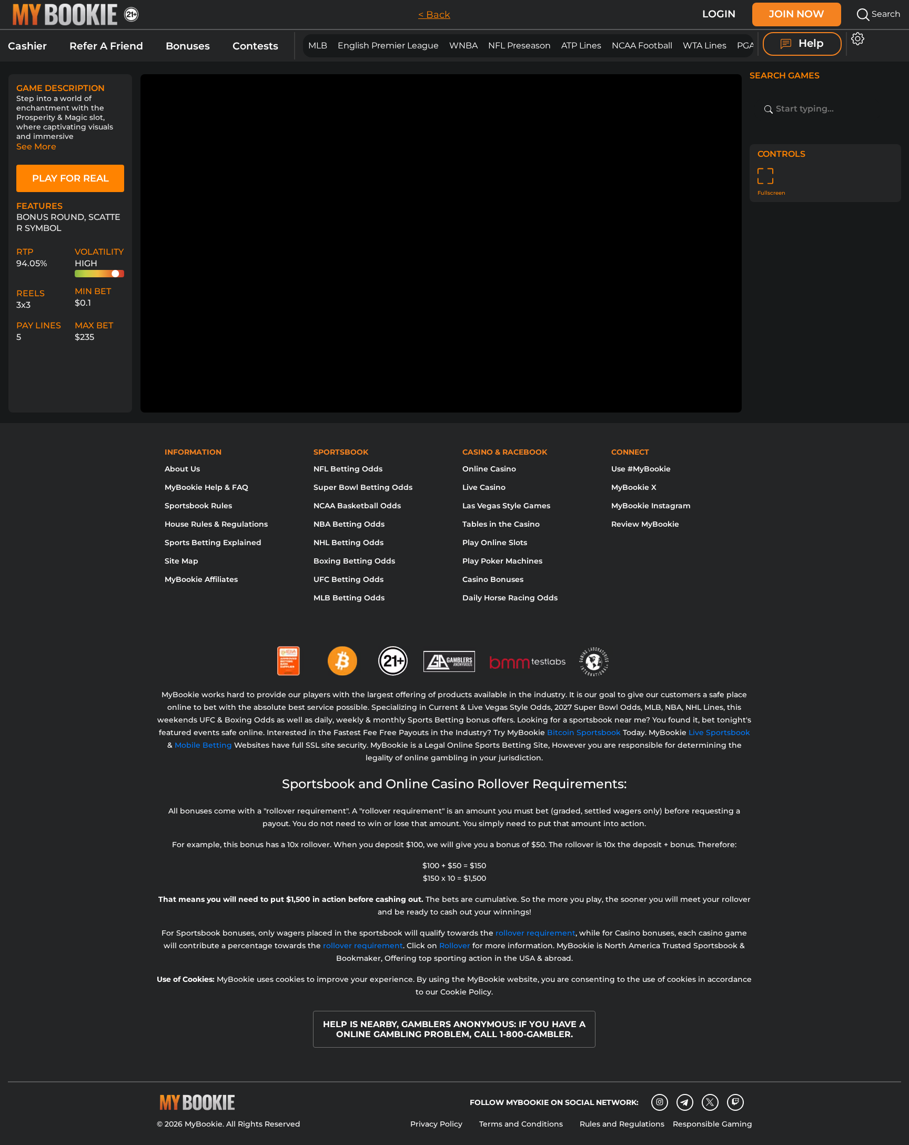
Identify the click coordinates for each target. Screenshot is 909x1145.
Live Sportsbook (719, 732)
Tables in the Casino (501, 524)
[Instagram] (659, 1102)
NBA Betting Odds (349, 524)
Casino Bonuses (492, 579)
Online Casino (489, 469)
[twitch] (735, 1102)
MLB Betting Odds (349, 597)
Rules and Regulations (622, 1124)
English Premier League (388, 46)
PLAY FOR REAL (70, 178)
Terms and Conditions (521, 1124)
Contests (255, 46)
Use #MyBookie (641, 469)
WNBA (463, 46)
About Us (182, 469)
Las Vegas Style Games (506, 505)
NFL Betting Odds (348, 469)
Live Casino (484, 487)
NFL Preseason (519, 46)
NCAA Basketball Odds (357, 505)
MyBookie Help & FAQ (206, 487)
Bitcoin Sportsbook (584, 732)
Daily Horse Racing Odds (510, 597)
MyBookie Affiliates (201, 579)
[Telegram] (684, 1102)
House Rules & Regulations (216, 524)
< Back (434, 15)
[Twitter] (709, 1102)
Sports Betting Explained (213, 542)
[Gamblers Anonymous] (449, 657)
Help (809, 43)
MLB (317, 46)
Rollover (454, 945)
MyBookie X (633, 487)
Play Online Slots (494, 542)
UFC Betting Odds (348, 579)
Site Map (181, 561)
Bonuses (188, 46)
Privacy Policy (436, 1124)
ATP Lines (581, 46)
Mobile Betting (203, 745)
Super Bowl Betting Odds (363, 487)
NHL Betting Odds (348, 542)
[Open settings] (855, 38)
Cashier (27, 46)
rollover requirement (535, 933)
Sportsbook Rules (198, 505)
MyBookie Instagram (651, 505)
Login (718, 14)
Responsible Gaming (712, 1124)
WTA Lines (704, 46)
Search (885, 14)
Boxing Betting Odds (354, 561)
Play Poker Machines (502, 561)
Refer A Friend (106, 46)
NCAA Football (642, 46)
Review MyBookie (645, 524)
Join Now (796, 14)
